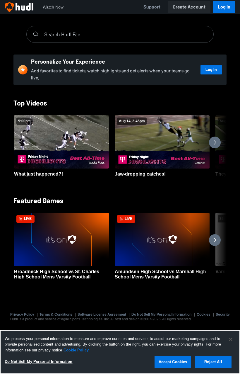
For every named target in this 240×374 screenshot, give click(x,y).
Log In (224, 7)
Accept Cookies (173, 362)
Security (223, 314)
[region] (120, 352)
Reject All (213, 362)
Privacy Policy (22, 314)
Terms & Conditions (56, 314)
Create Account (189, 7)
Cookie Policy (76, 350)
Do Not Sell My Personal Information (161, 314)
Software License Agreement (102, 314)
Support (151, 7)
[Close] (230, 339)
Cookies (203, 314)
